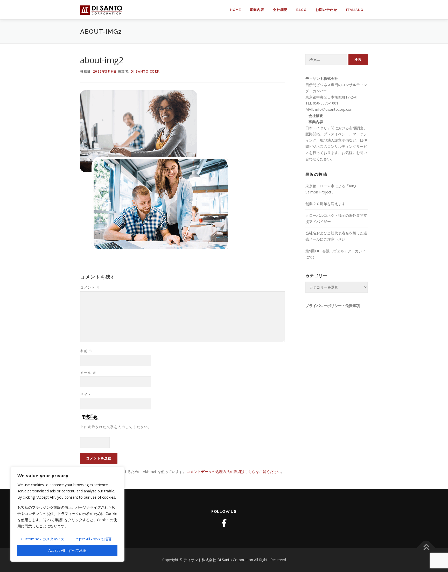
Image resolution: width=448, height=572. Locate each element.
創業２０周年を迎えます (325, 203)
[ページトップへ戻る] (426, 548)
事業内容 (257, 10)
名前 (86, 350)
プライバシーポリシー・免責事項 (332, 306)
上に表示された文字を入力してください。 (116, 426)
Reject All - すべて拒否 (92, 538)
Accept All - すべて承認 (67, 550)
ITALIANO (354, 10)
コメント (90, 287)
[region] (67, 514)
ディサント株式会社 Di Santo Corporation (219, 559)
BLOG (301, 10)
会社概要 (280, 10)
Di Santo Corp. (145, 71)
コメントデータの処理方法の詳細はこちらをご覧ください (233, 471)
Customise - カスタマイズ (42, 538)
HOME (235, 10)
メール (88, 372)
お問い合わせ (326, 10)
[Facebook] (224, 523)
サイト (86, 394)
